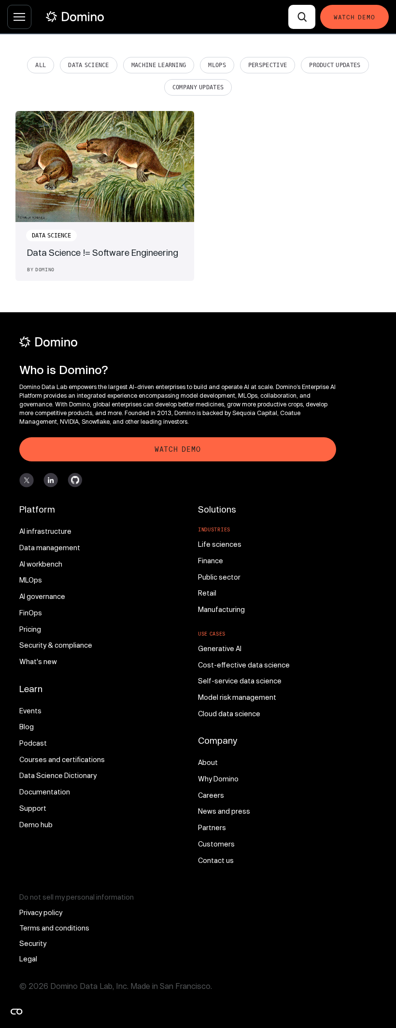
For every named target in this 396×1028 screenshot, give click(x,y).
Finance (210, 560)
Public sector (219, 577)
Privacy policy (40, 912)
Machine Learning (158, 65)
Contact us (216, 860)
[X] (26, 480)
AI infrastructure (45, 531)
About (208, 762)
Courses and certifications (62, 759)
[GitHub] (75, 480)
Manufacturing (221, 609)
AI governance (42, 596)
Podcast (33, 743)
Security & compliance (55, 645)
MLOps (217, 65)
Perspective (267, 65)
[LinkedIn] (50, 480)
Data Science (88, 65)
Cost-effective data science (244, 665)
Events (30, 711)
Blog (26, 726)
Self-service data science (240, 681)
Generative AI (219, 648)
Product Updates (334, 65)
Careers (211, 795)
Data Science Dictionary (58, 775)
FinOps (30, 613)
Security (32, 943)
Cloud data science (229, 713)
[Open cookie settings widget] (16, 1011)
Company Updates (198, 87)
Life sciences (219, 544)
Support (32, 808)
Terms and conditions (54, 928)
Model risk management (237, 697)
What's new (38, 661)
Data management (49, 547)
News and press (224, 811)
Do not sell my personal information (76, 897)
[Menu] (19, 17)
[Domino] (177, 341)
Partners (212, 827)
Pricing (30, 629)
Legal (28, 959)
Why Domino (218, 779)
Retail (207, 593)
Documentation (44, 792)
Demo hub (36, 824)
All (40, 65)
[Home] (75, 16)
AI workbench (40, 564)
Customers (216, 844)
